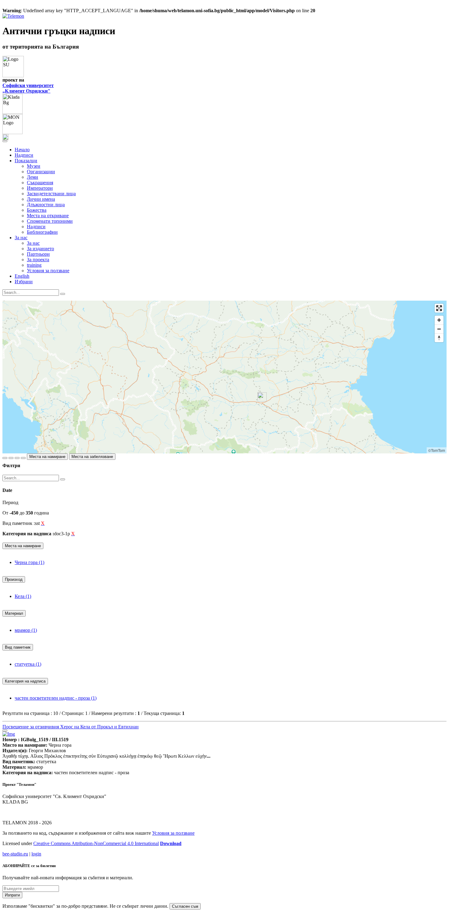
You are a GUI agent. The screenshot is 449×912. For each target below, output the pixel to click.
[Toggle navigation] (4, 141)
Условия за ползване (48, 270)
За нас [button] (21, 237)
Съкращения (40, 182)
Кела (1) (23, 596)
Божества (36, 210)
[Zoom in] (439, 320)
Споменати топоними (50, 221)
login (36, 853)
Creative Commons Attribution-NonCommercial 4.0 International (96, 843)
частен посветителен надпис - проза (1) (56, 698)
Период (10, 502)
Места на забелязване (92, 456)
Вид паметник (18, 647)
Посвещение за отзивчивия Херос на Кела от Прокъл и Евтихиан (70, 726)
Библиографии (42, 232)
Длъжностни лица (46, 204)
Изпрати (12, 895)
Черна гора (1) (29, 562)
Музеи (33, 166)
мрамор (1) (26, 630)
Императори (40, 188)
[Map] (224, 377)
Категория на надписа (25, 681)
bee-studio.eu (15, 853)
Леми (32, 177)
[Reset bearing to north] (439, 337)
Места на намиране (47, 456)
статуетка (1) (28, 664)
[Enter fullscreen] (439, 308)
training (34, 265)
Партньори (38, 254)
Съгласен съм (185, 906)
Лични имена (41, 199)
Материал (14, 613)
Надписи (24, 155)
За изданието (40, 248)
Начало (22, 149)
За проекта (38, 259)
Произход (14, 579)
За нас (33, 243)
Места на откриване (48, 215)
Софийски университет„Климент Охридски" (28, 88)
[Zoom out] (439, 328)
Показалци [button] (26, 160)
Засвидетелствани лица (51, 193)
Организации (41, 171)
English (22, 276)
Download (170, 843)
